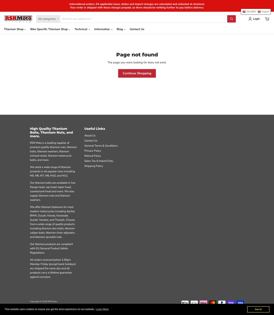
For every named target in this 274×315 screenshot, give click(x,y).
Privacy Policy (92, 151)
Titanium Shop (14, 29)
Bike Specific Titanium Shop (49, 29)
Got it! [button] (258, 309)
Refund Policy (92, 156)
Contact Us (137, 29)
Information (102, 29)
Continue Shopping (137, 73)
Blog (120, 29)
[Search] (231, 18)
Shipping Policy (93, 166)
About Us (89, 135)
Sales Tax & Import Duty (98, 161)
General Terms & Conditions (101, 146)
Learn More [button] (102, 309)
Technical (81, 29)
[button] (256, 11)
